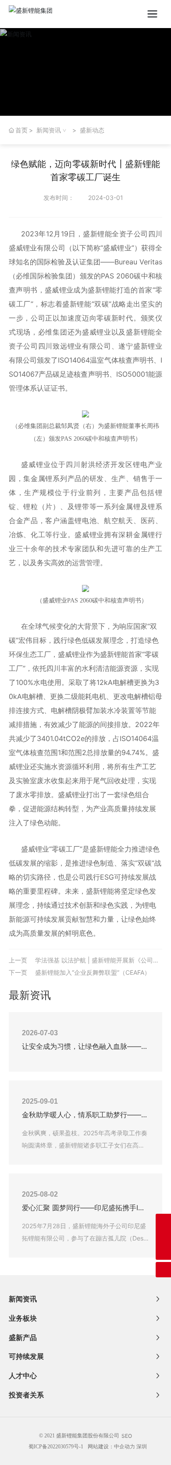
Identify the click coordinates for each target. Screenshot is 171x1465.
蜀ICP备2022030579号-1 (55, 1447)
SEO (126, 1436)
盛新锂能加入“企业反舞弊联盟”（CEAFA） (92, 972)
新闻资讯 (48, 130)
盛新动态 (92, 130)
